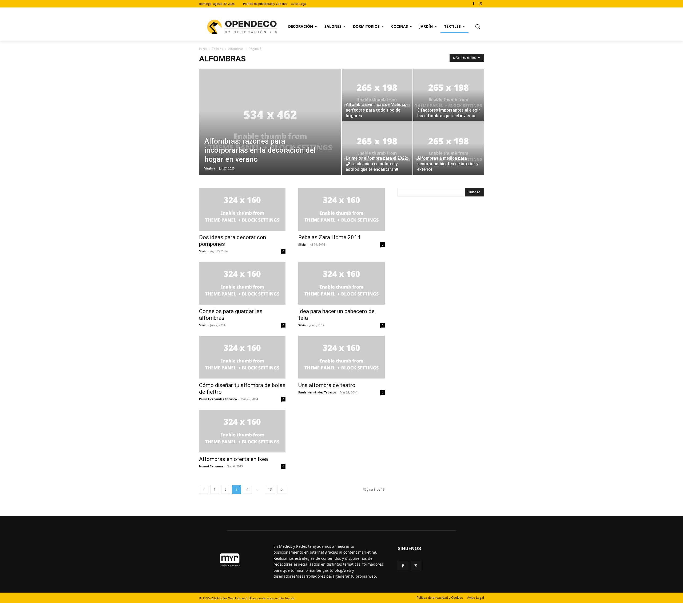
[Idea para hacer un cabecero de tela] (341, 283)
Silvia (203, 251)
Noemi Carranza (211, 466)
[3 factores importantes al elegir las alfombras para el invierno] (448, 95)
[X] (481, 4)
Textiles (217, 48)
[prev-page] (203, 489)
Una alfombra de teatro (326, 385)
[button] (477, 26)
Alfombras (236, 48)
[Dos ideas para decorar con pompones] (242, 209)
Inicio (203, 48)
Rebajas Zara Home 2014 (329, 237)
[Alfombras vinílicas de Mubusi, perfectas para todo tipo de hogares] (377, 95)
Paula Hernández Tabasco (218, 399)
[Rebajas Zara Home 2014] (341, 209)
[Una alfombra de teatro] (341, 357)
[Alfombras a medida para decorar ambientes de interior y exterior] (448, 148)
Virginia (209, 168)
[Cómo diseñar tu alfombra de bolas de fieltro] (242, 357)
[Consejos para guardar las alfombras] (242, 283)
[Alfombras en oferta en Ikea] (242, 431)
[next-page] (281, 489)
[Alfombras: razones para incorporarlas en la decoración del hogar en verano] (270, 130)
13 (270, 489)
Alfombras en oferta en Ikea (233, 459)
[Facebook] (473, 4)
